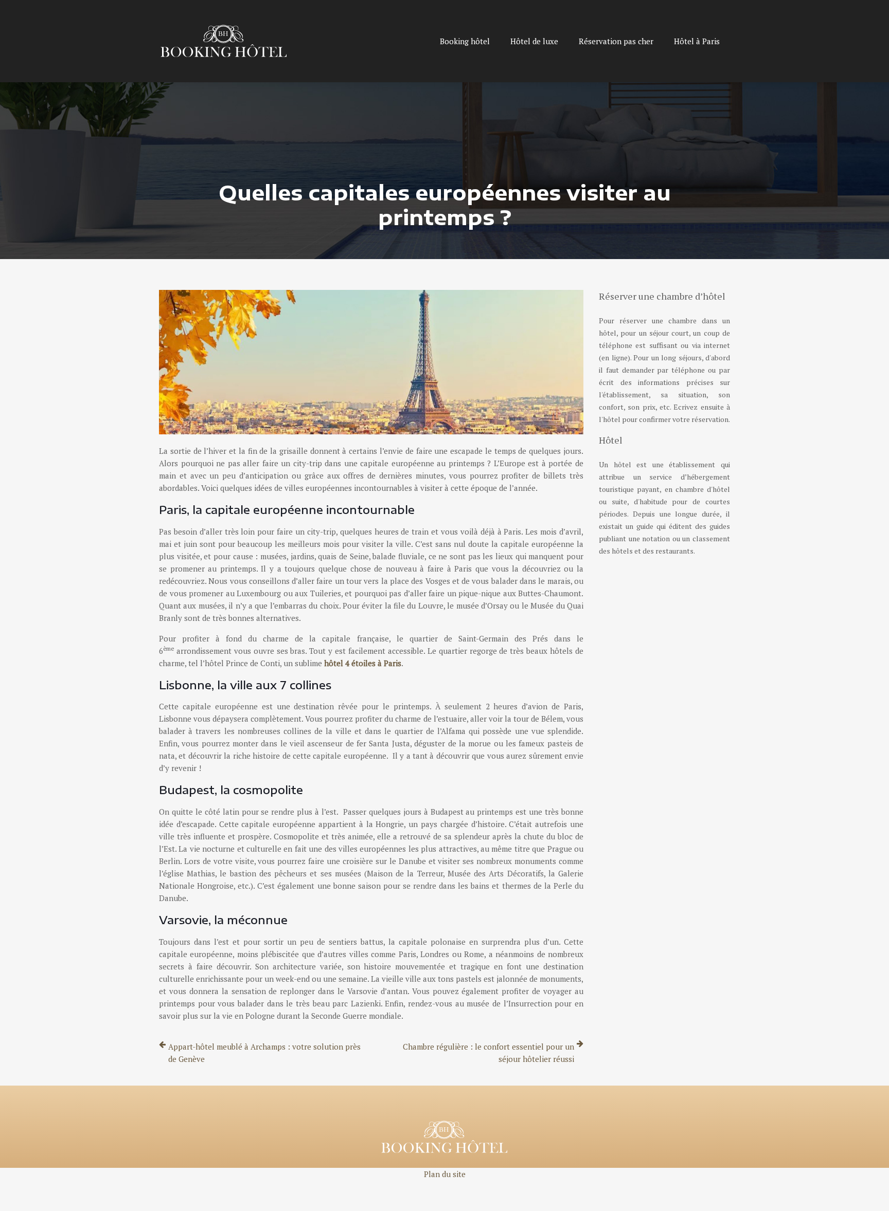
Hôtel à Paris (697, 41)
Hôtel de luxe (534, 41)
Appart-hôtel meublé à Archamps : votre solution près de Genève (264, 1052)
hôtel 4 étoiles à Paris (362, 663)
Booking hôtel (465, 41)
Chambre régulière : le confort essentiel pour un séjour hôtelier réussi (488, 1052)
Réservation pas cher (616, 41)
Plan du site (445, 1174)
